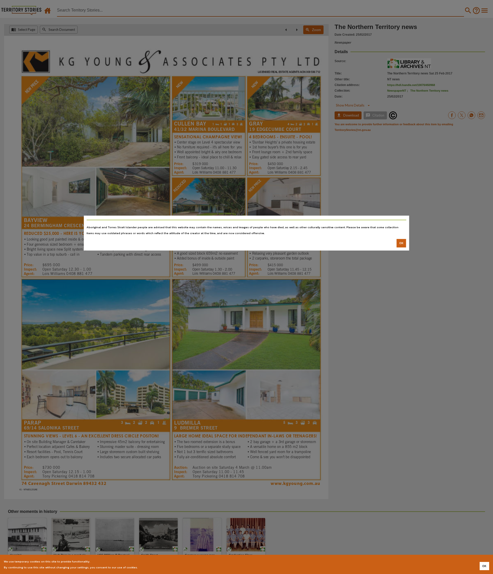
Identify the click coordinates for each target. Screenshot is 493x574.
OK (401, 243)
